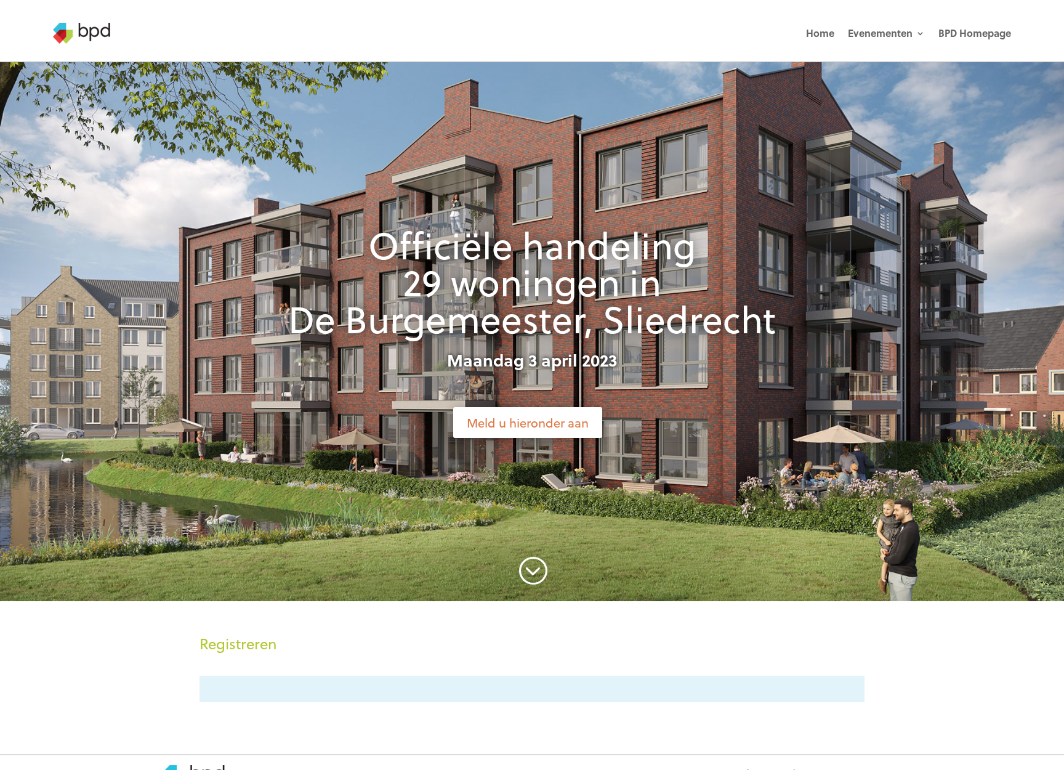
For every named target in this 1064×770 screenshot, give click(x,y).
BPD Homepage (974, 33)
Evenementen (880, 33)
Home (820, 33)
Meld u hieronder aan (528, 422)
